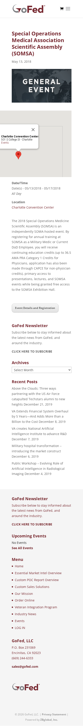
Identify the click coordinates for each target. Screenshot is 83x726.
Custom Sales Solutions (32, 587)
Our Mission (24, 593)
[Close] (33, 129)
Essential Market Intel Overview (38, 573)
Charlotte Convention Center (33, 207)
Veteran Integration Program (36, 607)
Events (5, 142)
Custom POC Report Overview (37, 580)
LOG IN (20, 628)
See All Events (22, 548)
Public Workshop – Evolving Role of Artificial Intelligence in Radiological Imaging (38, 468)
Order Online (25, 600)
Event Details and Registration (35, 308)
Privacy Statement (54, 714)
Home (19, 566)
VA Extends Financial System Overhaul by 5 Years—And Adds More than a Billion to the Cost (40, 416)
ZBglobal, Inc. (49, 720)
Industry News (25, 614)
